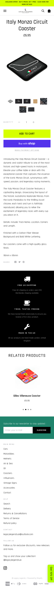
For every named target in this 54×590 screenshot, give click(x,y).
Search (6, 503)
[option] (27, 68)
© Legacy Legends (19, 578)
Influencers (8, 478)
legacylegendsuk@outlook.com (18, 534)
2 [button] (25, 409)
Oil (4, 468)
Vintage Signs (10, 482)
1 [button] (23, 409)
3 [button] (28, 409)
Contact (7, 492)
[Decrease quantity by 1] (19, 122)
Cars (5, 448)
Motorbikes (8, 453)
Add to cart (27, 133)
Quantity (8, 122)
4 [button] (30, 409)
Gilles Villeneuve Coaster (27, 396)
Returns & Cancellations (15, 513)
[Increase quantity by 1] (33, 122)
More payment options (27, 150)
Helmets (7, 458)
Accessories (9, 487)
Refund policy (9, 523)
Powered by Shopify (34, 578)
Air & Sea (8, 463)
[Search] (43, 11)
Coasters (7, 473)
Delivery (7, 508)
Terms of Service (11, 518)
